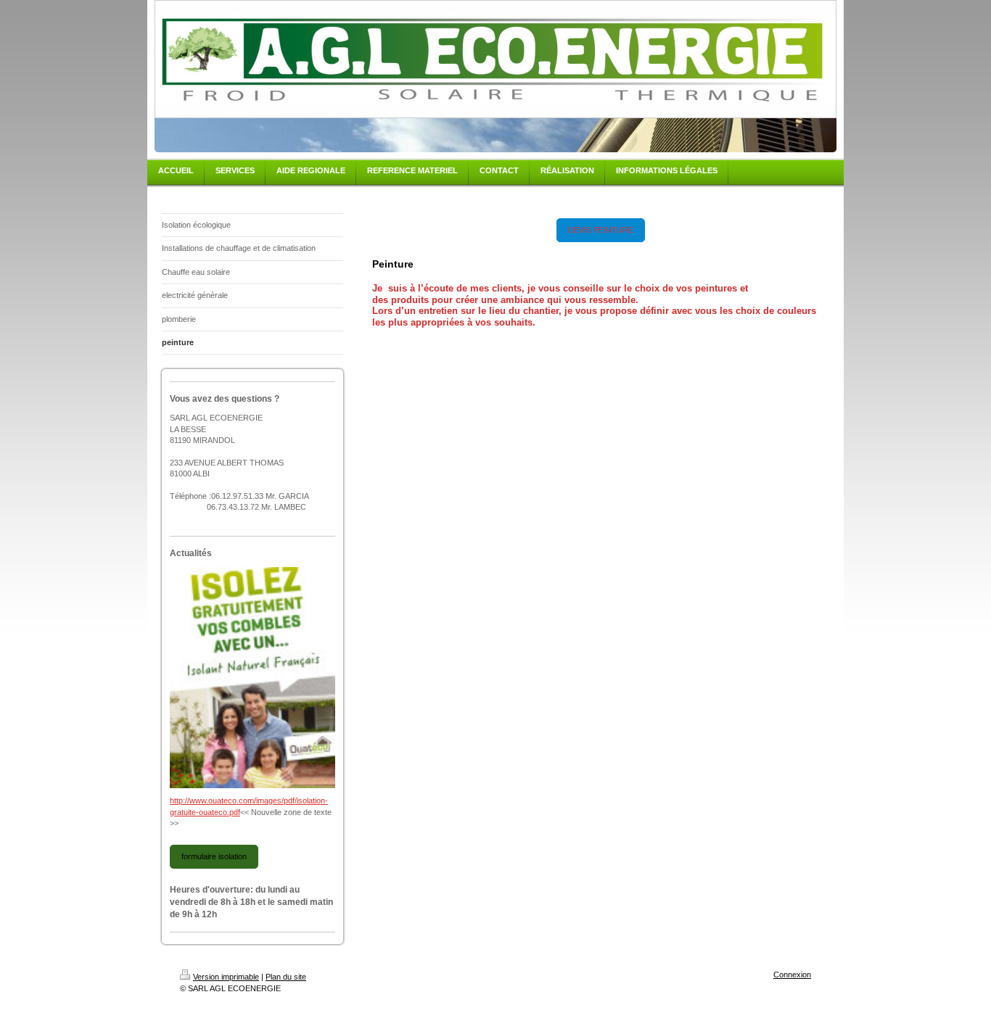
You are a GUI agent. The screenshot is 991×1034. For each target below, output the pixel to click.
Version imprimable (226, 976)
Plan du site (286, 976)
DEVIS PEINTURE (600, 230)
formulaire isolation (214, 856)
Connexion (792, 974)
